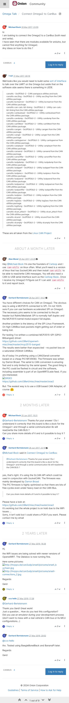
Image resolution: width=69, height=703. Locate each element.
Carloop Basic (51, 276)
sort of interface (58, 81)
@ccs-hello (8, 640)
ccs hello (13, 598)
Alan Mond (13, 259)
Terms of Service (29, 690)
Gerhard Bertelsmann (19, 298)
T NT (11, 76)
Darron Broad (32, 481)
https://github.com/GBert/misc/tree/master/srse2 (28, 381)
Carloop (53, 264)
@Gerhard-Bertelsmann (14, 420)
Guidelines (13, 690)
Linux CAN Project (42, 233)
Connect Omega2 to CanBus (42, 452)
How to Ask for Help (50, 690)
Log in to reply (55, 64)
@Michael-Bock (15, 264)
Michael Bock (15, 27)
